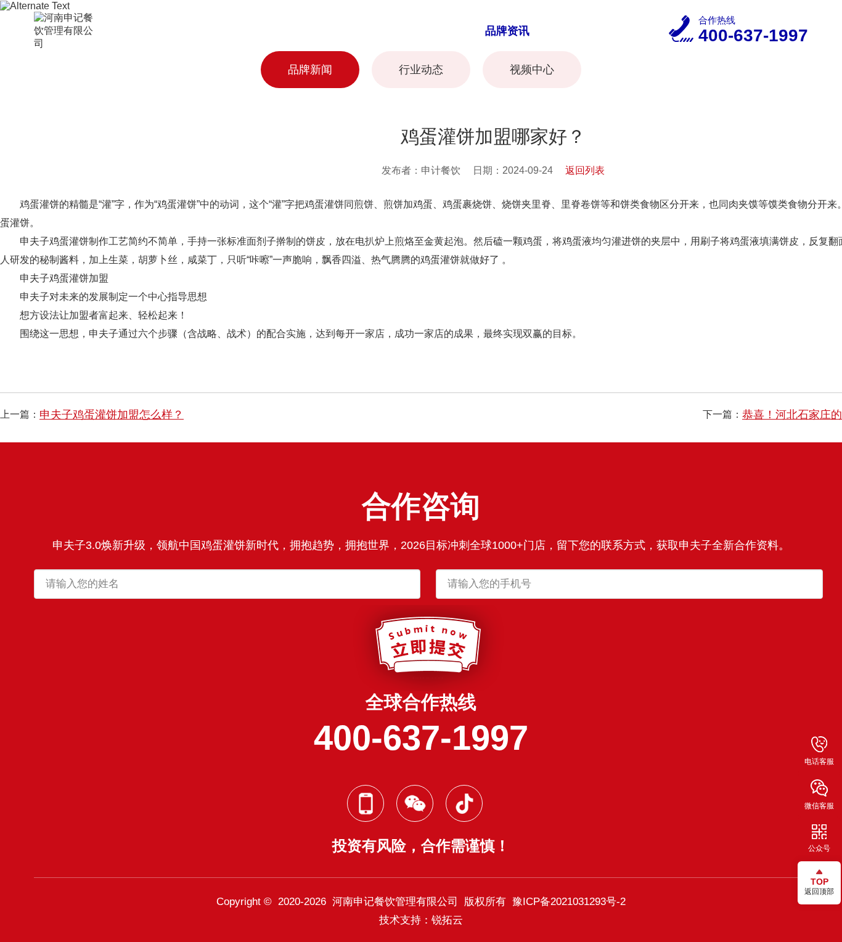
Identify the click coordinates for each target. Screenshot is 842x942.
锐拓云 (447, 920)
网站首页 (171, 31)
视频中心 (532, 69)
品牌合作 (426, 31)
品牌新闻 (310, 69)
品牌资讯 (507, 31)
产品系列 (344, 31)
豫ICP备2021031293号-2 (569, 901)
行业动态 (421, 69)
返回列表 (585, 170)
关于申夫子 (257, 31)
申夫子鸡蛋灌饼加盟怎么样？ (111, 414)
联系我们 (588, 31)
